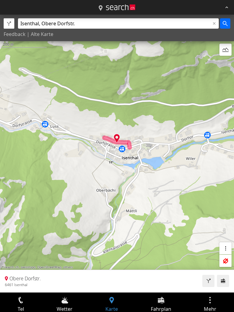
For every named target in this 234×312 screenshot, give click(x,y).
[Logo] (120, 7)
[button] (117, 138)
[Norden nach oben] (225, 64)
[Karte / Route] (100, 8)
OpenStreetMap (49, 267)
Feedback (15, 34)
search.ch (11, 267)
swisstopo (28, 267)
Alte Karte (42, 34)
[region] (117, 153)
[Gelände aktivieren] (225, 50)
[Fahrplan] (223, 281)
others (68, 267)
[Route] (208, 281)
